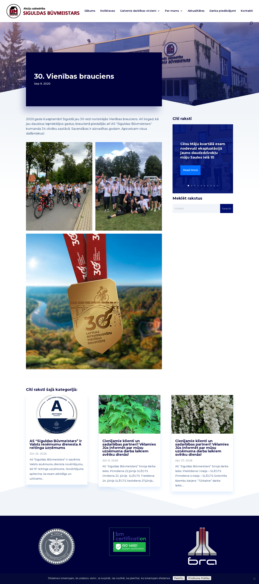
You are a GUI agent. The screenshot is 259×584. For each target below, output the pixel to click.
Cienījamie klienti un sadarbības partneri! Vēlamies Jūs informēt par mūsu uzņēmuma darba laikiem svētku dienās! (129, 448)
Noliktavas (107, 10)
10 (217, 185)
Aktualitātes (196, 10)
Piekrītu (178, 578)
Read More (190, 170)
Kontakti (247, 10)
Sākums (89, 10)
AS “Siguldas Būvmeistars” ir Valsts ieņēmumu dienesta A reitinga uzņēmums (56, 444)
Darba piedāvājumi (223, 10)
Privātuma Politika (199, 578)
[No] (254, 579)
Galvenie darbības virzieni (138, 10)
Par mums (172, 10)
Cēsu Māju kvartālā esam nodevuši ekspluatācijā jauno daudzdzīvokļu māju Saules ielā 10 (202, 150)
